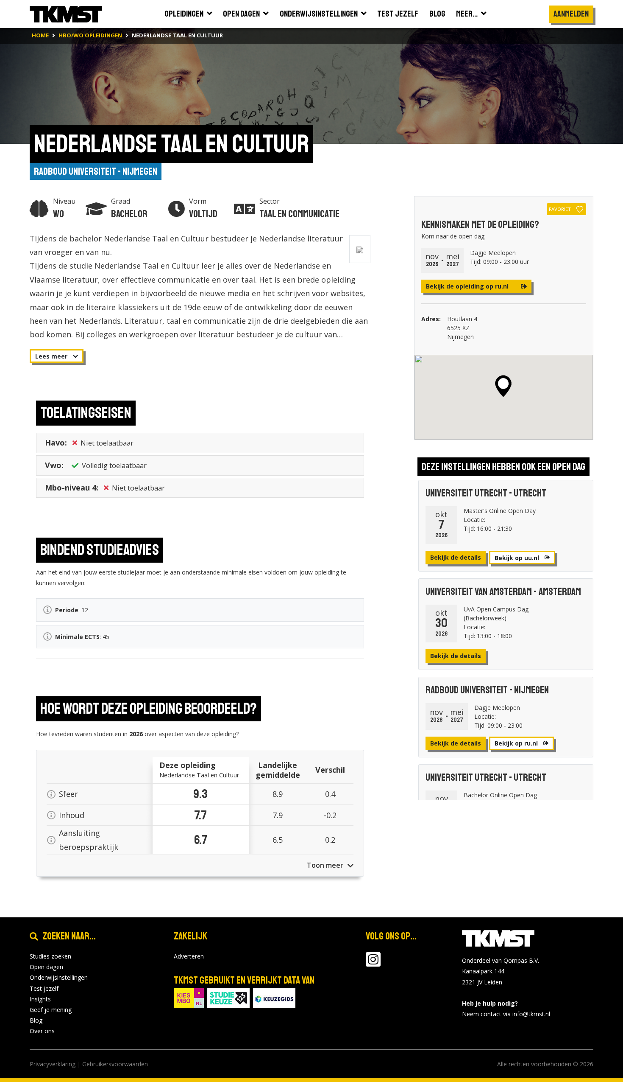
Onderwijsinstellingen (59, 977)
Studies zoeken (50, 956)
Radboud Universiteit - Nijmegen (95, 171)
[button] (503, 386)
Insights (40, 999)
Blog (36, 1020)
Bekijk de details (455, 557)
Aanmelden (571, 13)
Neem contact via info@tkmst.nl (506, 1014)
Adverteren (189, 956)
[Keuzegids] (274, 997)
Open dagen (46, 967)
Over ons (42, 1031)
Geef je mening (51, 1010)
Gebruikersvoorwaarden (115, 1064)
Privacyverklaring (52, 1064)
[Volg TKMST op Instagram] (373, 963)
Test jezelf (44, 988)
